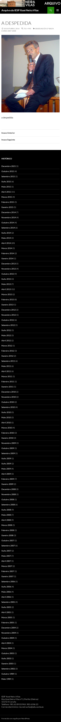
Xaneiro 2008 (7, 535)
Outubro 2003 (7, 653)
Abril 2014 (6, 243)
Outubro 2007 (7, 540)
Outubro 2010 (7, 402)
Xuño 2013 (6, 279)
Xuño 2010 (6, 412)
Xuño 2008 (6, 509)
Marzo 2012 (6, 345)
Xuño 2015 (6, 181)
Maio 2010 (6, 417)
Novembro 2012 (8, 315)
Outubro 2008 (7, 499)
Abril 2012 (6, 340)
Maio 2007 (6, 556)
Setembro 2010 (8, 407)
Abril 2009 (6, 474)
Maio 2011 (6, 366)
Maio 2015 (6, 186)
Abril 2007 (6, 561)
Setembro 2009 (8, 453)
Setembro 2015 (8, 176)
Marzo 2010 (6, 427)
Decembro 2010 (8, 392)
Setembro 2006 (8, 581)
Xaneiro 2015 (7, 207)
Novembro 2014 (8, 217)
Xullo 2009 (6, 458)
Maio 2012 (6, 335)
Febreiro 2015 (7, 202)
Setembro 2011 (8, 361)
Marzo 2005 (6, 617)
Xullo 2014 (6, 233)
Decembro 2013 (8, 263)
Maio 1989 (6, 679)
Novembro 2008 (8, 494)
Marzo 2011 (6, 376)
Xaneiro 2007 (7, 576)
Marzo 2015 (6, 197)
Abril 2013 (6, 289)
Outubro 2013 (7, 274)
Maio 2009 (6, 468)
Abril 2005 (6, 612)
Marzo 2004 (6, 648)
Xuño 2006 (6, 586)
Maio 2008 (6, 515)
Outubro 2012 (7, 320)
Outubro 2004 (7, 638)
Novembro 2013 (8, 268)
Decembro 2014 (8, 212)
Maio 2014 (6, 238)
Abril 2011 (6, 371)
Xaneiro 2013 (7, 304)
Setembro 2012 (8, 325)
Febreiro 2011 (7, 381)
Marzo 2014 (6, 248)
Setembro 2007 (8, 545)
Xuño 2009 (6, 463)
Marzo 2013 (6, 294)
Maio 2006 (6, 592)
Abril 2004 (6, 643)
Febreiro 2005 (7, 622)
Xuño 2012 (6, 330)
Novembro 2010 (8, 397)
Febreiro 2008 (7, 530)
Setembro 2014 (8, 227)
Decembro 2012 (8, 310)
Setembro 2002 (8, 668)
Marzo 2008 (6, 525)
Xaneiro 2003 (7, 663)
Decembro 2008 (8, 489)
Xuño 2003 (6, 658)
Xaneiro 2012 (7, 356)
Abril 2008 (6, 520)
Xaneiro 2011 (7, 386)
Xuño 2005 (6, 607)
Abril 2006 (6, 597)
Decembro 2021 (8, 166)
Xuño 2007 (6, 551)
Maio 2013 (6, 284)
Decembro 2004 (8, 627)
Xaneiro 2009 (7, 484)
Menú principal (57, 10)
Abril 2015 (6, 192)
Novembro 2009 (8, 443)
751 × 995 (27, 28)
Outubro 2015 (7, 171)
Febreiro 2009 (7, 479)
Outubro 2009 (7, 448)
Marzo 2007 (6, 566)
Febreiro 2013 (7, 299)
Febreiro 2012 (7, 351)
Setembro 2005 (8, 602)
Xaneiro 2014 (7, 258)
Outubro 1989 (7, 674)
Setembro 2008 (8, 504)
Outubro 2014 (7, 222)
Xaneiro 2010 (7, 438)
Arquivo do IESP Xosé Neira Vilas (20, 10)
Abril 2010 (6, 422)
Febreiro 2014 (7, 253)
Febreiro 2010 (7, 433)
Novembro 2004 (8, 633)
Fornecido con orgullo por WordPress (15, 718)
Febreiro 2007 (7, 571)
